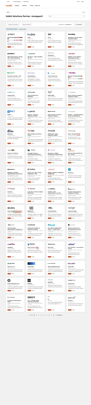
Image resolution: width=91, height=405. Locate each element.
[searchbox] (66, 16)
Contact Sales (26, 1)
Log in (78, 1)
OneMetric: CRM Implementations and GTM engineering (54, 192)
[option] (12, 24)
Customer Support (17, 1)
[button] (83, 12)
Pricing (31, 5)
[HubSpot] (9, 6)
